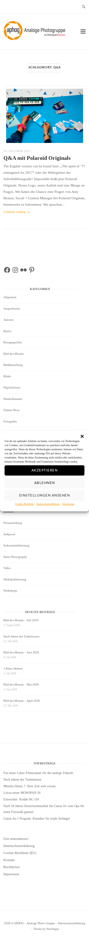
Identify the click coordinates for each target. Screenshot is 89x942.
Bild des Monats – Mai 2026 (21, 684)
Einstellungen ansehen (44, 495)
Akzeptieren (44, 470)
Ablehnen (44, 483)
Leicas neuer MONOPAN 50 (21, 792)
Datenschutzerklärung (48, 504)
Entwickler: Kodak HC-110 (21, 799)
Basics (7, 331)
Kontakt (9, 860)
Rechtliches (11, 867)
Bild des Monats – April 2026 (21, 700)
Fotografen (10, 421)
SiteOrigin (52, 929)
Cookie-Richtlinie (24, 504)
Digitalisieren (11, 387)
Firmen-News (11, 410)
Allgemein (9, 297)
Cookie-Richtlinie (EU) (19, 853)
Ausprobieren (11, 308)
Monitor (8, 511)
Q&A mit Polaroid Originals (37, 158)
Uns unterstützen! (16, 839)
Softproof (9, 534)
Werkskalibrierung (14, 579)
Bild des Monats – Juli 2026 (20, 620)
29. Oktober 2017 (17, 151)
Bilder (7, 376)
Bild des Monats (13, 353)
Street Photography (15, 557)
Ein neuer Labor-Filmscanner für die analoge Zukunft (38, 773)
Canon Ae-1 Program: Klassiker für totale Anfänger (36, 818)
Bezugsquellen (12, 342)
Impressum (68, 504)
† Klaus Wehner (13, 668)
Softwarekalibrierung (16, 545)
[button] (82, 436)
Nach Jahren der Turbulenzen (21, 636)
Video (7, 568)
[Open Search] (84, 7)
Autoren (8, 319)
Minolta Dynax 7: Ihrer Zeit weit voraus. (29, 786)
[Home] (35, 39)
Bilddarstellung (13, 365)
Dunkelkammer (12, 399)
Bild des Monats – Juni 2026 (21, 652)
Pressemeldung (12, 523)
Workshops (10, 590)
